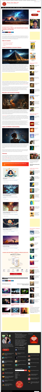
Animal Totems (3, 0)
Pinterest (16, 376)
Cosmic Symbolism (4, 26)
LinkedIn (16, 378)
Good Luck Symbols (20, 0)
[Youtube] (35, 1)
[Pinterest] (37, 1)
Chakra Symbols (22, 314)
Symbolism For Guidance (33, 0)
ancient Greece (5, 115)
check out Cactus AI (26, 84)
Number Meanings (28, 0)
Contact (14, 7)
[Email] (39, 1)
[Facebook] (34, 1)
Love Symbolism (24, 0)
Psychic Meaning (4, 305)
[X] (36, 1)
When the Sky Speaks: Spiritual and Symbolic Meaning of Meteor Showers (15, 314)
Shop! (21, 7)
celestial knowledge (6, 158)
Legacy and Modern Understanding (7, 44)
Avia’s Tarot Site (18, 7)
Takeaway (4, 45)
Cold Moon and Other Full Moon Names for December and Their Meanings (15, 305)
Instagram (16, 377)
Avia (4, 30)
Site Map (11, 7)
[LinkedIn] (38, 1)
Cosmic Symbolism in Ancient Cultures (8, 42)
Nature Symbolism (16, 0)
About (6, 7)
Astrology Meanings (8, 0)
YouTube (16, 375)
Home (3, 7)
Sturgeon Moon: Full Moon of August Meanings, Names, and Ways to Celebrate (6, 295)
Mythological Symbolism (10, 26)
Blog (8, 7)
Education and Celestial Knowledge (7, 43)
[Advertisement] (15, 77)
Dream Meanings (12, 0)
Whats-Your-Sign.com (13, 2)
